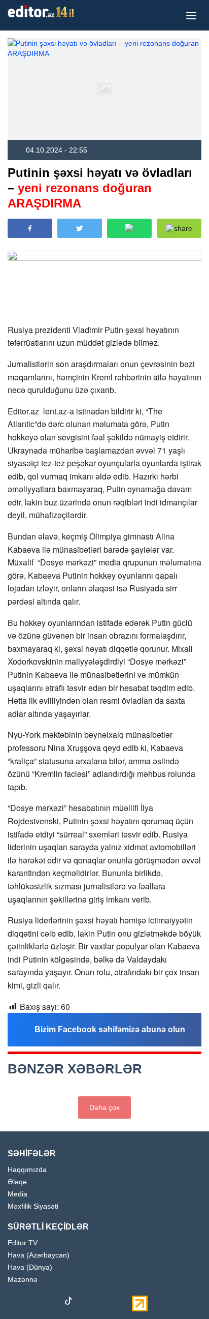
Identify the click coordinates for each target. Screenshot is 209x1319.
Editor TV (23, 1243)
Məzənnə (23, 1279)
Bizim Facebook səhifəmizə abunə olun (109, 1029)
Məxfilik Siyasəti (33, 1206)
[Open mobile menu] (191, 15)
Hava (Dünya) (30, 1267)
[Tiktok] (68, 1303)
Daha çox (104, 1107)
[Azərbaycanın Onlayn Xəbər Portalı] (43, 11)
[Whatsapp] (104, 1303)
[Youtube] (50, 1303)
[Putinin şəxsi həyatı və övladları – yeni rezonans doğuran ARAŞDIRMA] (104, 89)
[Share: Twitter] (79, 228)
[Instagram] (33, 1303)
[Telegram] (86, 1303)
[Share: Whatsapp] (129, 228)
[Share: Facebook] (30, 228)
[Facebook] (15, 1303)
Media (17, 1194)
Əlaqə (17, 1182)
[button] (179, 228)
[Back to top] (180, 1290)
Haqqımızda (27, 1170)
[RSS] (121, 1303)
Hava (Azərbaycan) (38, 1255)
